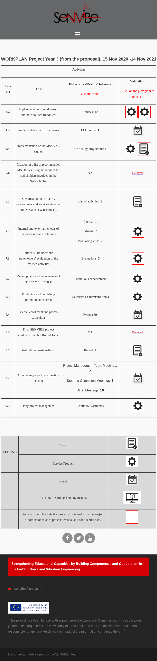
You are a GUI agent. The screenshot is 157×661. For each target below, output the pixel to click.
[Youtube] (90, 538)
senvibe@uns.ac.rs (28, 588)
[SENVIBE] (77, 15)
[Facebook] (67, 538)
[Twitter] (79, 538)
